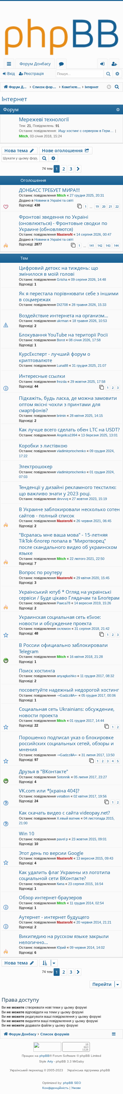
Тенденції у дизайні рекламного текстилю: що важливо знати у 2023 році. (67, 490)
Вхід (11, 74)
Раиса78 (63, 603)
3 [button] (71, 169)
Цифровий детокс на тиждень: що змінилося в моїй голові (58, 271)
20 (103, 206)
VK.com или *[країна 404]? (49, 790)
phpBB (44, 1055)
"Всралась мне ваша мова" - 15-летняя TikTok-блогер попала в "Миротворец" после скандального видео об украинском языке (68, 544)
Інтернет (14, 99)
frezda (62, 381)
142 (99, 246)
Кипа (60, 884)
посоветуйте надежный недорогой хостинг (69, 690)
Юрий (61, 947)
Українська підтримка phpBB (88, 1070)
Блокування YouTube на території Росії (63, 334)
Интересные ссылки (42, 376)
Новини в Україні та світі (53, 200)
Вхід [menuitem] (104, 65)
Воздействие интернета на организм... (63, 315)
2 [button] (63, 169)
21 (110, 206)
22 (117, 206)
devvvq (62, 499)
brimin (61, 415)
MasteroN (65, 234)
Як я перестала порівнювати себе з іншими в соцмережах (69, 296)
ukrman (62, 321)
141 (91, 246)
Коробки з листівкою (43, 445)
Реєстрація (34, 74)
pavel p (62, 839)
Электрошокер (35, 466)
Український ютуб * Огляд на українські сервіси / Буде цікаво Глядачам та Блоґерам (69, 595)
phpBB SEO (72, 1083)
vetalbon (63, 796)
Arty (50, 1061)
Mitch (23, 136)
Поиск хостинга (37, 670)
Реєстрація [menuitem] (115, 65)
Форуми (62, 65)
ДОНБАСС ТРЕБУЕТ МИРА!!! (49, 190)
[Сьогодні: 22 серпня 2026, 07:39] (109, 87)
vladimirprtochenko (71, 451)
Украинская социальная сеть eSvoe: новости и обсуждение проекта (60, 620)
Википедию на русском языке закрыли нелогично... (64, 939)
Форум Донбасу (35, 63)
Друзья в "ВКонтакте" (43, 771)
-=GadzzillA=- (67, 695)
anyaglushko (66, 676)
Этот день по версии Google (51, 853)
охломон (64, 628)
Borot (61, 340)
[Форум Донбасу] (61, 30)
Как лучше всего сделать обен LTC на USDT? (69, 429)
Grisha (62, 279)
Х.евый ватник (68, 818)
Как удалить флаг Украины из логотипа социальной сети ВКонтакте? (64, 875)
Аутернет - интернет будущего (54, 917)
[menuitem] (117, 86)
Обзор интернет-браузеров (50, 897)
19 (97, 206)
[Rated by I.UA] (47, 1047)
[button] (78, 169)
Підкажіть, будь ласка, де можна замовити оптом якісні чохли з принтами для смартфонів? (68, 404)
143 (108, 246)
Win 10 (26, 833)
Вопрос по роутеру (40, 572)
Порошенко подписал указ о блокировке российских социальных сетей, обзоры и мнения (66, 743)
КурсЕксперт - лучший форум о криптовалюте (54, 357)
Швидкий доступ (10, 65)
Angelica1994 (67, 435)
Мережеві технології (44, 119)
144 (116, 246)
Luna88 (62, 365)
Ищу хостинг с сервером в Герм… (86, 131)
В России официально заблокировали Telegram (63, 648)
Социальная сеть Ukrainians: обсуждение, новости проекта (66, 712)
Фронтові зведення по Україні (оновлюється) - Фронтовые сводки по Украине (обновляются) (63, 223)
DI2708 (62, 305)
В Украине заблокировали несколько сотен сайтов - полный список (69, 512)
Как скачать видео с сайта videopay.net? (64, 812)
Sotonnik (63, 777)
